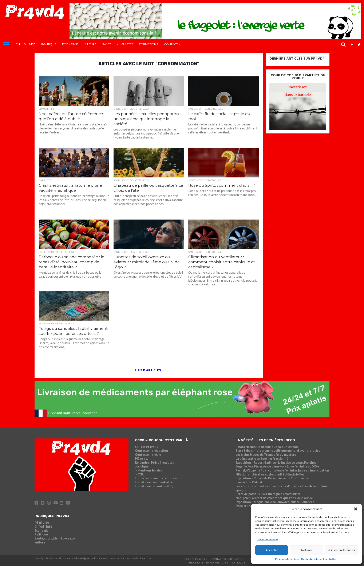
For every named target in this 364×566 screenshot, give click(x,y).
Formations (148, 44)
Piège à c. (141, 458)
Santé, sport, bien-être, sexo (55, 538)
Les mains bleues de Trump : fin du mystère (266, 454)
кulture (90, 44)
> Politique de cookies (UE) (154, 486)
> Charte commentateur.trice (156, 478)
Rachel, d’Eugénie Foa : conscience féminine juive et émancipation (282, 470)
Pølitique (48, 44)
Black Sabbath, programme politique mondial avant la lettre (278, 450)
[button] (355, 509)
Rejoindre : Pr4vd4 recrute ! (154, 462)
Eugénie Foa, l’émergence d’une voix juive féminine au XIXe (277, 466)
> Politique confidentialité (154, 482)
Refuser (306, 550)
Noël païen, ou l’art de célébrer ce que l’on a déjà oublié (274, 498)
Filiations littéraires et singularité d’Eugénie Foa (270, 474)
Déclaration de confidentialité (318, 559)
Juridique (142, 466)
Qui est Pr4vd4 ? (146, 447)
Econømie (70, 44)
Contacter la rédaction (151, 450)
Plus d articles (147, 370)
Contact (171, 44)
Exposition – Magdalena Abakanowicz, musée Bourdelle (275, 502)
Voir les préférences (341, 550)
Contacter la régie (148, 454)
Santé (106, 44)
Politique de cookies (287, 559)
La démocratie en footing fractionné (262, 458)
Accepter (271, 550)
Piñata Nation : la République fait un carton (267, 447)
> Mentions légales (148, 470)
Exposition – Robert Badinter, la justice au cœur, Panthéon (277, 462)
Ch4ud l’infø (25, 44)
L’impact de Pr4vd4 (249, 482)
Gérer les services (267, 539)
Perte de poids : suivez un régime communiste (268, 494)
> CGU (139, 474)
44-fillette (125, 44)
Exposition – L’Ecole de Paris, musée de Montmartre (272, 478)
